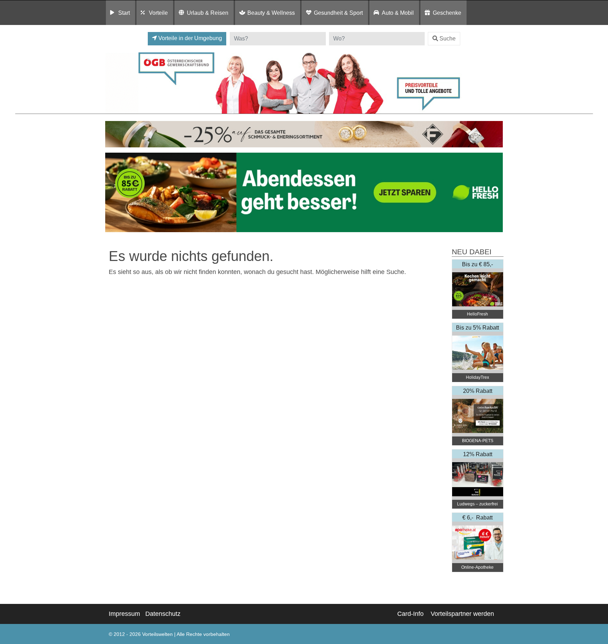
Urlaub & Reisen (207, 12)
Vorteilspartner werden (462, 613)
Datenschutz (162, 613)
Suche (447, 39)
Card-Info (410, 613)
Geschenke (447, 12)
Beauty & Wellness (271, 12)
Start (124, 12)
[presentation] (112, 192)
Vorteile (158, 12)
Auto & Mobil (398, 12)
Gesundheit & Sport (338, 12)
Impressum (124, 613)
